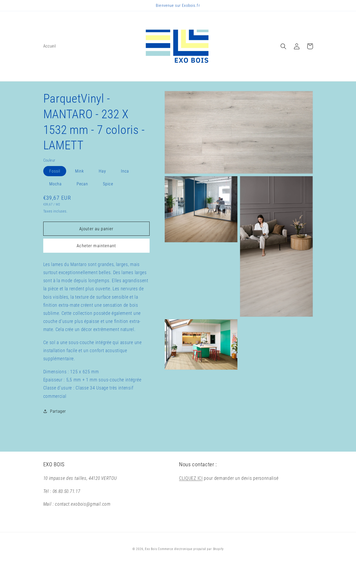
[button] (283, 46)
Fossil (54, 170)
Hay (102, 170)
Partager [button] (58, 411)
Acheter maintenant (96, 245)
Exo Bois (151, 549)
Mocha (55, 183)
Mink (79, 170)
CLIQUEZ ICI (191, 478)
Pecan (82, 183)
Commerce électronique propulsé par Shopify (191, 549)
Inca (125, 170)
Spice (108, 183)
